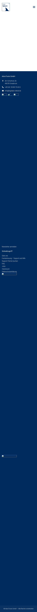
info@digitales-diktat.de (13, 91)
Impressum (6, 269)
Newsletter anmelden (9, 247)
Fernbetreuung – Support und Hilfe (13, 258)
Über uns (5, 256)
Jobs (3, 266)
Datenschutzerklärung (9, 272)
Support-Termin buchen (10, 261)
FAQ (3, 264)
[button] (34, 7)
